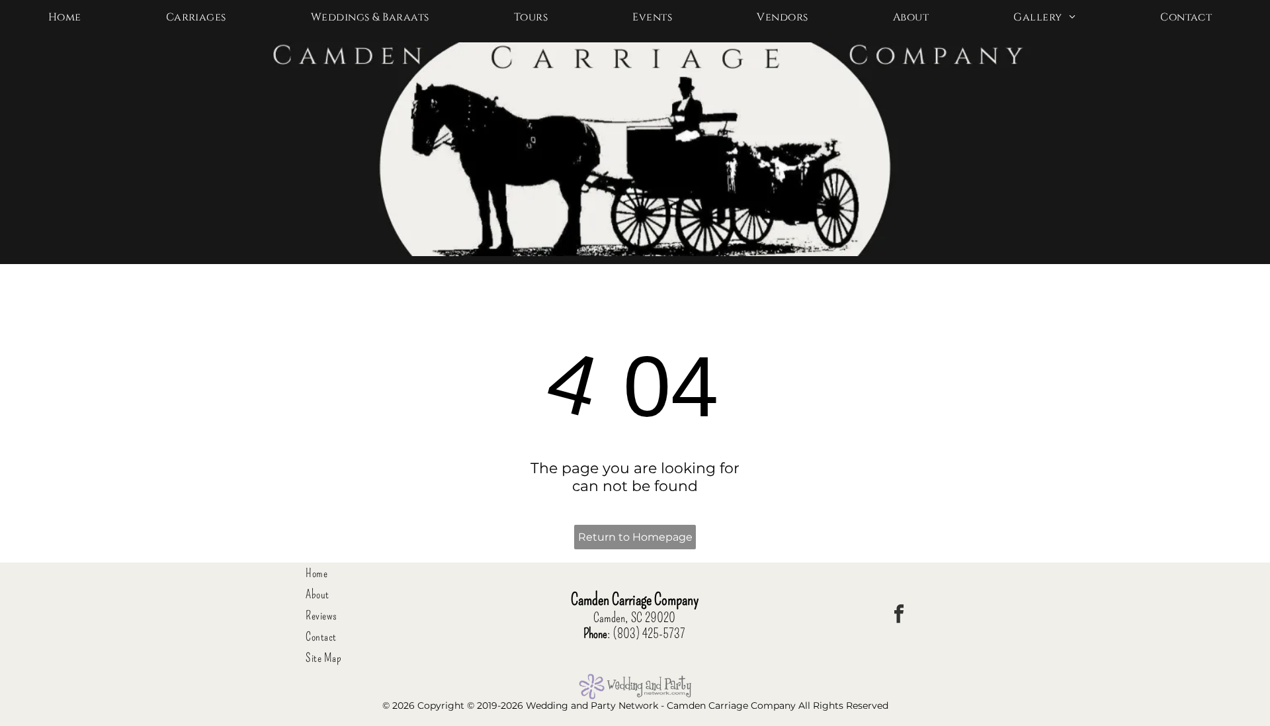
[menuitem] (69, 17)
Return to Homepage (635, 537)
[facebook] (898, 616)
